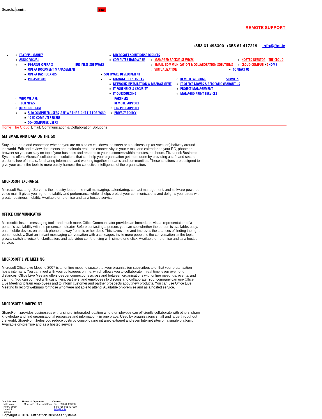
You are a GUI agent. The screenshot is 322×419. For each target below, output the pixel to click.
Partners (121, 98)
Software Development (122, 74)
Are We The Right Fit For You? (83, 112)
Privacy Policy (125, 112)
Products (153, 54)
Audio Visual (29, 59)
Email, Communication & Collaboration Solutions (193, 64)
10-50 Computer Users (44, 117)
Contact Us (241, 69)
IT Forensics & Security (130, 88)
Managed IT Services (128, 79)
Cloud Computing (255, 64)
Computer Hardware (129, 59)
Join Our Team (30, 108)
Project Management (196, 88)
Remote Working (193, 79)
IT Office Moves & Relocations (203, 83)
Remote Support (126, 103)
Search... (9, 9)
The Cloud (276, 59)
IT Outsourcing (124, 93)
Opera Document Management (51, 69)
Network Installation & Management (142, 83)
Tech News (27, 103)
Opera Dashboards (42, 74)
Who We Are (28, 98)
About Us (233, 83)
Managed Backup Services (174, 59)
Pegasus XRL (37, 79)
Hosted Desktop (253, 59)
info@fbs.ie (273, 45)
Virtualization (165, 69)
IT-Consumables (31, 54)
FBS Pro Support (126, 108)
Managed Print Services (198, 93)
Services (232, 79)
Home (273, 64)
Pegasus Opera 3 (40, 64)
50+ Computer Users (43, 122)
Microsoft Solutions (129, 54)
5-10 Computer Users (43, 112)
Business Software (89, 64)
